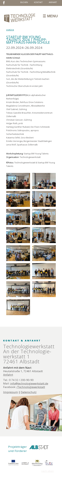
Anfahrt (53, 2)
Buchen (24, 2)
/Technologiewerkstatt (31, 387)
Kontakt (38, 2)
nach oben (47, 471)
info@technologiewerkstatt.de (29, 383)
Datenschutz (29, 392)
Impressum (10, 392)
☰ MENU (50, 16)
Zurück (10, 30)
